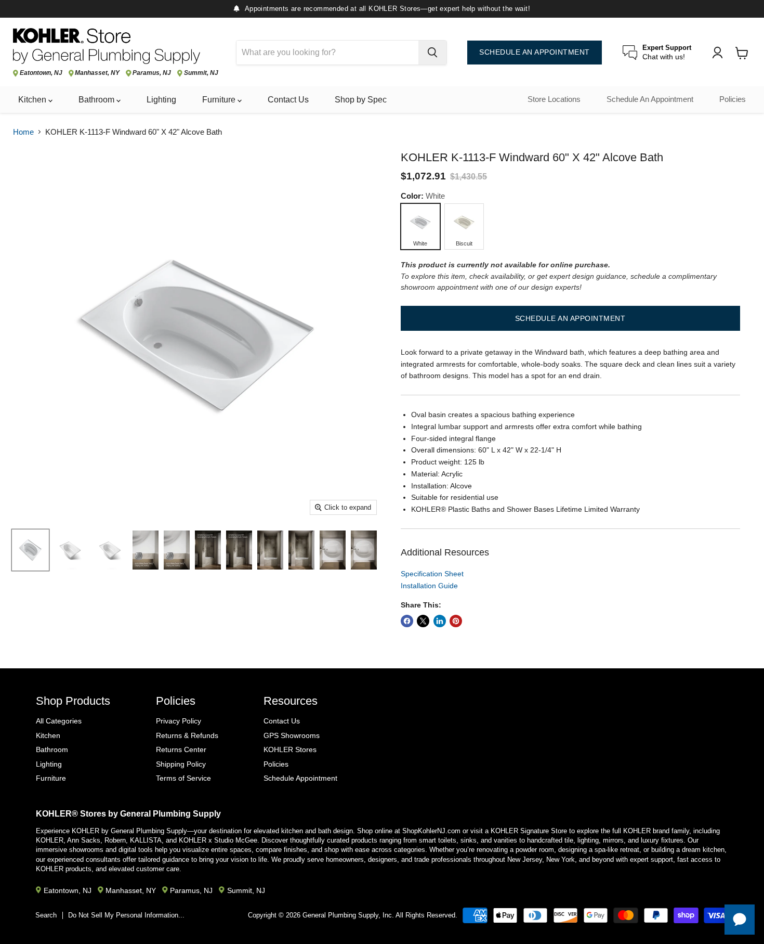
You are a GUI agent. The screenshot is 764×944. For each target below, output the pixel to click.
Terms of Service (183, 778)
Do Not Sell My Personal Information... (126, 915)
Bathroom (97, 99)
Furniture (220, 99)
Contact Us (288, 99)
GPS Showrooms (292, 735)
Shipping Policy (181, 764)
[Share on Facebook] (407, 621)
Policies (732, 99)
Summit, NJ (201, 73)
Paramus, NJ (152, 73)
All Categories (59, 721)
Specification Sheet (432, 574)
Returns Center (181, 749)
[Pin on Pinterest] (456, 621)
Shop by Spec (361, 99)
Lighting (161, 99)
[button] (570, 318)
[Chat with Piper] (740, 919)
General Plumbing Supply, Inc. (348, 915)
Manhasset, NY (97, 73)
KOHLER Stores (290, 749)
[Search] (432, 52)
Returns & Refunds (187, 735)
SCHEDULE (534, 52)
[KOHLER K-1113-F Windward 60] (30, 550)
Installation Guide (429, 585)
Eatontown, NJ (41, 73)
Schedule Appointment (300, 778)
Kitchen (33, 99)
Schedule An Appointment (650, 99)
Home (23, 131)
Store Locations (554, 99)
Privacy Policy (178, 721)
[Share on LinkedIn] (439, 621)
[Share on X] (423, 621)
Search (46, 915)
